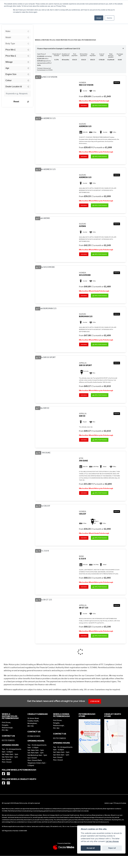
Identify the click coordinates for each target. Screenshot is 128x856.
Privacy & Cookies (120, 803)
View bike (84, 105)
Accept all (90, 848)
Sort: (39, 27)
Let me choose (112, 841)
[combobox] (17, 31)
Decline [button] (109, 18)
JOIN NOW (94, 701)
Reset (16, 102)
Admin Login (108, 803)
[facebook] (4, 774)
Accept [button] (98, 18)
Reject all (112, 848)
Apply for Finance (100, 105)
